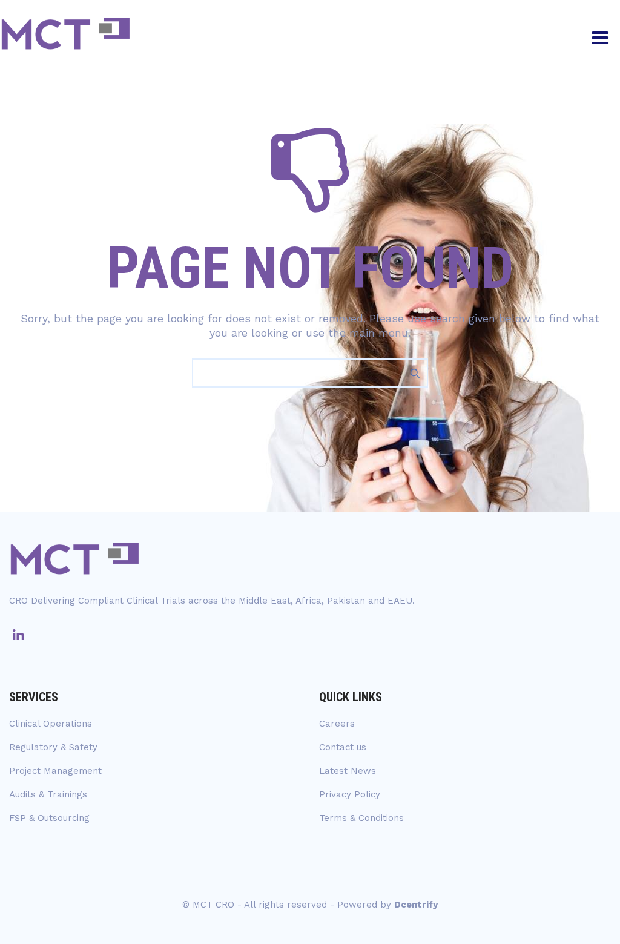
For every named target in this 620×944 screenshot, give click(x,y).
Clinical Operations (50, 723)
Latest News (347, 770)
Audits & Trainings (48, 794)
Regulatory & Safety (53, 747)
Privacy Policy (349, 794)
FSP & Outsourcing (49, 818)
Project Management (55, 770)
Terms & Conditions (361, 818)
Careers (337, 723)
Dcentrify (416, 904)
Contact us (342, 747)
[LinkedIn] (18, 635)
